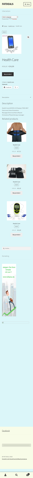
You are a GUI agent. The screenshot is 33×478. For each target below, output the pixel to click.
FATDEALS (7, 4)
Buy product (8, 74)
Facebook (6, 430)
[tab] (16, 97)
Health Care (11, 26)
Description (5, 97)
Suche (16, 475)
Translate (14, 19)
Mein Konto (5, 475)
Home (5, 26)
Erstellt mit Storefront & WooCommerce (14, 459)
